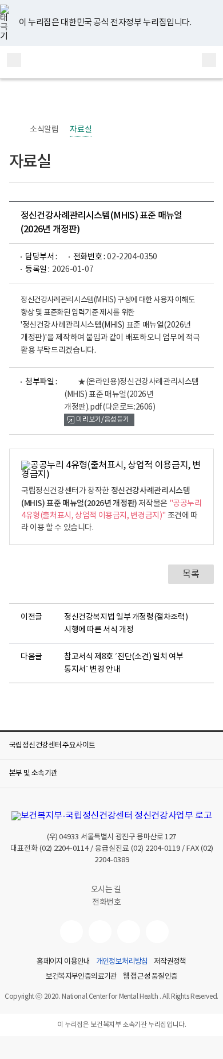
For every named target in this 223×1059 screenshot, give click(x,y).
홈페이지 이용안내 (63, 962)
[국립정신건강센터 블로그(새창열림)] (157, 931)
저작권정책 (170, 962)
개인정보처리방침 (122, 962)
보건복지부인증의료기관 (81, 977)
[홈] (15, 129)
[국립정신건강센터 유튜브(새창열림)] (71, 931)
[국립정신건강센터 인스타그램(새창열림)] (128, 931)
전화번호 (106, 902)
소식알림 (44, 129)
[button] (111, 746)
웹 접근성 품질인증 (150, 977)
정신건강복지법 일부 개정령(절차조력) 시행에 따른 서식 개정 (126, 623)
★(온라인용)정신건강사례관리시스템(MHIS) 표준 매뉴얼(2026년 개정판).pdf (131, 394)
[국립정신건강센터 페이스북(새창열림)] (100, 931)
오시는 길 (107, 889)
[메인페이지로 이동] (111, 62)
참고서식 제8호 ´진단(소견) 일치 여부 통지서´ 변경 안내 (124, 663)
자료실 (80, 129)
